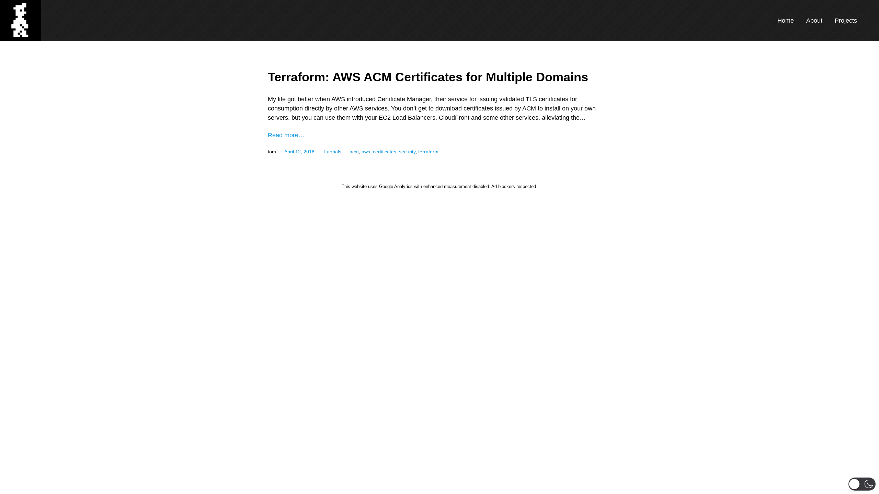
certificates (384, 151)
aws (366, 151)
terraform (428, 151)
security (407, 151)
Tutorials (332, 151)
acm (354, 151)
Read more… (286, 135)
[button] (862, 484)
